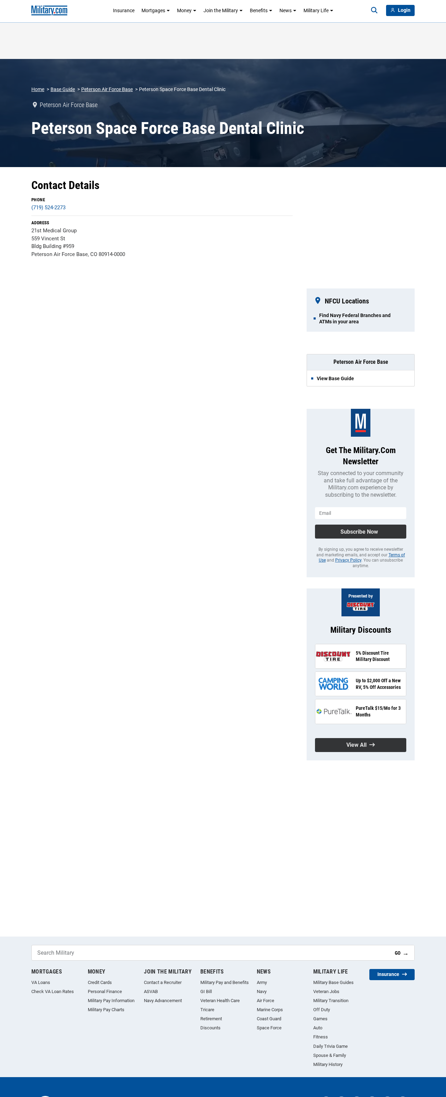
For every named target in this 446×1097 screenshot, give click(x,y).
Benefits (259, 10)
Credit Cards (100, 982)
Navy (262, 991)
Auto (317, 1027)
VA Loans (40, 982)
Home (37, 89)
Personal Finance (105, 991)
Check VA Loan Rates (52, 991)
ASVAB (151, 991)
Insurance (123, 10)
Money (184, 10)
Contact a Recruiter (163, 982)
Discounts (210, 1027)
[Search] (374, 10)
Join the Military (220, 10)
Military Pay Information (111, 1000)
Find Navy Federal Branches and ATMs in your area (355, 318)
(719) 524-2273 (48, 207)
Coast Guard (269, 1018)
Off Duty (321, 1009)
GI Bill (206, 991)
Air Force (265, 1000)
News (285, 10)
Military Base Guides (333, 982)
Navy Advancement (163, 1000)
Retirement (211, 1018)
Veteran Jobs (326, 991)
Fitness (320, 1036)
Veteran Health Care (220, 1000)
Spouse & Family (329, 1055)
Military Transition (330, 1000)
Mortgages (153, 10)
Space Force (269, 1027)
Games (320, 1018)
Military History (328, 1064)
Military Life (316, 10)
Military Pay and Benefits (224, 982)
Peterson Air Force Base (107, 89)
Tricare (207, 1009)
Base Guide (63, 89)
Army (262, 982)
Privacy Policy (348, 560)
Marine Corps (270, 1009)
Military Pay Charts (106, 1009)
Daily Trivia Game (330, 1046)
